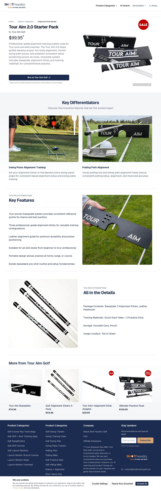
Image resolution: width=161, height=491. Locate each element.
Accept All (142, 483)
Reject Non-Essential (122, 483)
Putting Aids (51, 450)
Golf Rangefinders (16, 441)
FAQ (85, 436)
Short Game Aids (53, 474)
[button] (117, 52)
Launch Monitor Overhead (20, 464)
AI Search (125, 5)
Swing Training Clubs (55, 436)
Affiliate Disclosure (92, 441)
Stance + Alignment (25, 22)
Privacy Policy (18, 488)
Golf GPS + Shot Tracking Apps (22, 436)
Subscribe (145, 440)
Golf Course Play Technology (22, 431)
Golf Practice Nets (54, 460)
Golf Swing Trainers (54, 431)
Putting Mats (51, 455)
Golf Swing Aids (53, 441)
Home (11, 22)
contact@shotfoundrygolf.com (138, 469)
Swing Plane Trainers (55, 445)
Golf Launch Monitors (18, 450)
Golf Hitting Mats (53, 464)
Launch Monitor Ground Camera (23, 455)
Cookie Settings (100, 483)
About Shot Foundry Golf (95, 431)
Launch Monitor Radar (18, 460)
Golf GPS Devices (16, 445)
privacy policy (134, 446)
